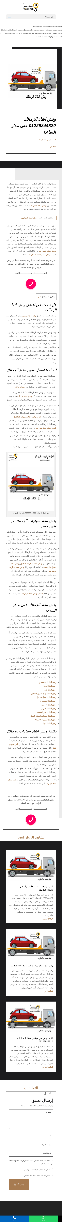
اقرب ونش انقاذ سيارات (46, 428)
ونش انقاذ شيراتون (29, 218)
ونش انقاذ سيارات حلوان (46, 697)
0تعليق (53, 146)
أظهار (40, 297)
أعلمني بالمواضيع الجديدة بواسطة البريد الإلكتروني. (37, 1175)
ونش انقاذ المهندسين (48, 682)
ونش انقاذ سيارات (38, 205)
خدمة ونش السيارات (47, 139)
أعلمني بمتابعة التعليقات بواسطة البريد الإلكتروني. (37, 1169)
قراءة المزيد (48, 919)
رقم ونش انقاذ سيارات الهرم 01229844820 (32, 965)
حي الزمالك (20, 387)
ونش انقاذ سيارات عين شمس (44, 693)
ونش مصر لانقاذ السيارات (39, 254)
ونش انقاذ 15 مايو (49, 705)
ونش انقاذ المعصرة (48, 701)
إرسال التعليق (19, 1184)
